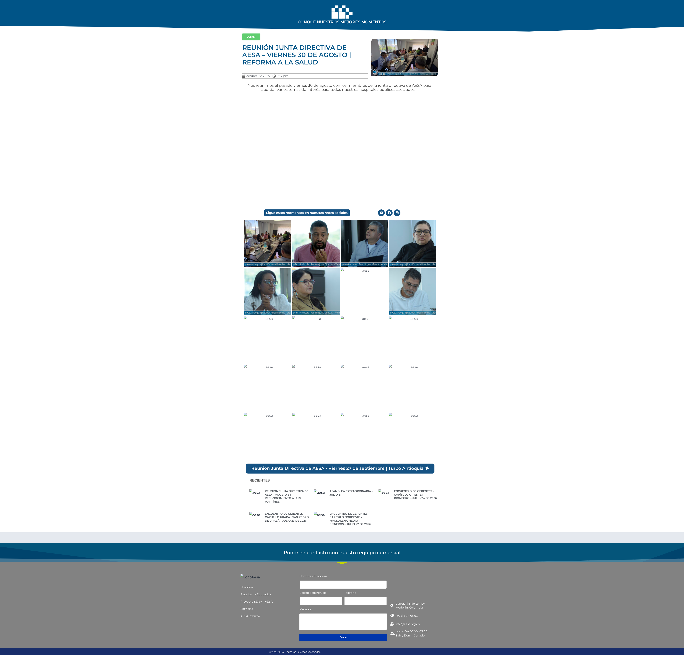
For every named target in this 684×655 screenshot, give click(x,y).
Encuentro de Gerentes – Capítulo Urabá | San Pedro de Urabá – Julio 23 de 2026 (287, 517)
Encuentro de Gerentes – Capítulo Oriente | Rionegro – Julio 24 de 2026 (415, 494)
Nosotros (246, 587)
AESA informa (250, 616)
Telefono (350, 592)
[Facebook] (389, 212)
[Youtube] (381, 212)
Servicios (246, 608)
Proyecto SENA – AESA (256, 601)
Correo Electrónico (312, 592)
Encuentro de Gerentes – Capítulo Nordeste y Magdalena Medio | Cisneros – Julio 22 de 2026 (350, 519)
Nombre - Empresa (313, 576)
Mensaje (305, 609)
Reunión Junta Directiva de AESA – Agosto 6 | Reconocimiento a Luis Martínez (286, 496)
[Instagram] (397, 212)
